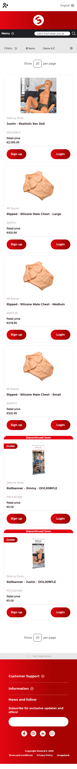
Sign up (16, 154)
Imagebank (63, 755)
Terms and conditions (21, 755)
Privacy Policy (45, 755)
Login (60, 154)
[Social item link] (24, 735)
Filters (8, 48)
